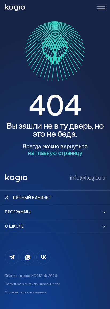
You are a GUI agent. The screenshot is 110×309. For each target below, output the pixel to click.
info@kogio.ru (87, 177)
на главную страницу (55, 153)
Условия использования (25, 292)
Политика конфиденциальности (32, 284)
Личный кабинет (32, 197)
